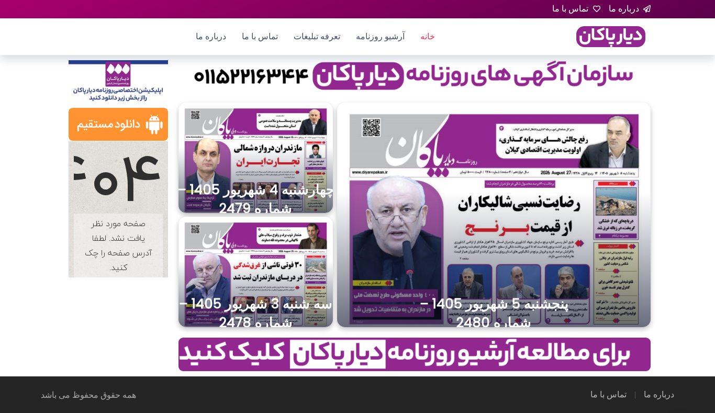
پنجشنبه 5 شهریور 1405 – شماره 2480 (494, 313)
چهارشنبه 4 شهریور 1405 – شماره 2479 (255, 199)
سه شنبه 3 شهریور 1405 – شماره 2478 (255, 313)
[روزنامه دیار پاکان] (610, 36)
